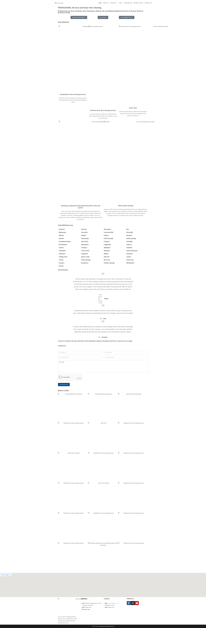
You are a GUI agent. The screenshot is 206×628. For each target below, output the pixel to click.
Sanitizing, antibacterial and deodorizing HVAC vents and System (80, 207)
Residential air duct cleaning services (73, 94)
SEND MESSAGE (64, 384)
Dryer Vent (133, 108)
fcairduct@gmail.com (112, 603)
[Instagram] (133, 603)
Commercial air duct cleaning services (103, 110)
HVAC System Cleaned (125, 206)
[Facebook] (129, 603)
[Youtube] (137, 603)
